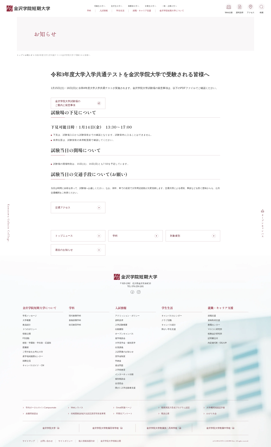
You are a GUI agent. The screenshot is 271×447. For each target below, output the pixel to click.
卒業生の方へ (150, 6)
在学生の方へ (116, 6)
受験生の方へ (99, 6)
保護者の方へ (133, 6)
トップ (20, 55)
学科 (89, 10)
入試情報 (104, 10)
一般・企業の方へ (169, 6)
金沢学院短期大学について (171, 10)
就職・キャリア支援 (142, 10)
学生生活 (120, 10)
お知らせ (28, 55)
